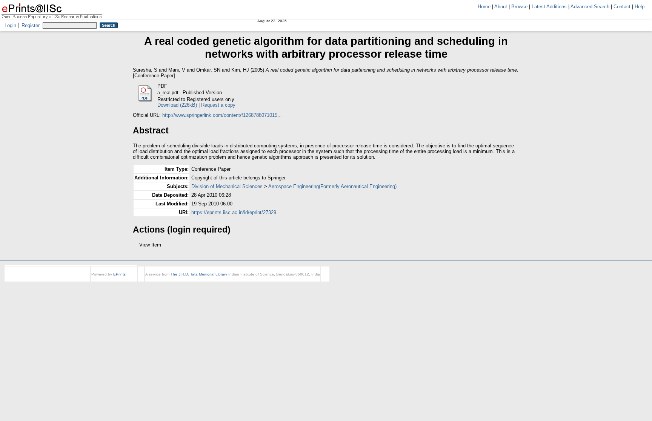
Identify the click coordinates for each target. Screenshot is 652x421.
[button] (137, 247)
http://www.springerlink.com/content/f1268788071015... (222, 115)
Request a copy (218, 105)
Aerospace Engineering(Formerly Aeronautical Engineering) (332, 186)
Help (639, 6)
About (500, 6)
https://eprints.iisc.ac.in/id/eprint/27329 (233, 212)
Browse (519, 6)
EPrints (119, 281)
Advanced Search (589, 6)
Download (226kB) (177, 105)
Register (31, 25)
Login (10, 25)
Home (484, 6)
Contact (622, 6)
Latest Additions (549, 6)
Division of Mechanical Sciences (227, 186)
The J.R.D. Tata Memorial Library (199, 281)
